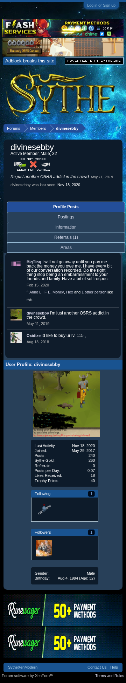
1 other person (94, 292)
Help (114, 667)
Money (58, 292)
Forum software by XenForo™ (28, 676)
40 (93, 481)
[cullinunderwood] (43, 548)
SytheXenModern (22, 667)
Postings (66, 217)
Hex (69, 292)
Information (66, 227)
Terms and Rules (109, 676)
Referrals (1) (66, 237)
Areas (66, 247)
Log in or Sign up (101, 5)
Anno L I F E (39, 292)
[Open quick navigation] (118, 128)
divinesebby (38, 313)
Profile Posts (66, 206)
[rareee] (43, 509)
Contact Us (97, 667)
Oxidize (34, 335)
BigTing (34, 262)
